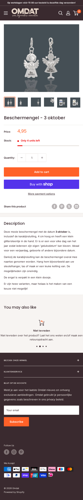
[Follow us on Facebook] (6, 452)
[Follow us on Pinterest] (21, 452)
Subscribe (16, 421)
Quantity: (9, 157)
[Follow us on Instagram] (14, 452)
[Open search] (60, 13)
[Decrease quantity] (22, 158)
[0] (76, 13)
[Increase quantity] (42, 158)
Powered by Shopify (14, 492)
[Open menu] (6, 13)
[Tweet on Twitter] (69, 206)
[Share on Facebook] (54, 206)
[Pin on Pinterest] (61, 206)
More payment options (41, 193)
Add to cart (41, 171)
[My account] (68, 13)
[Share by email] (76, 206)
